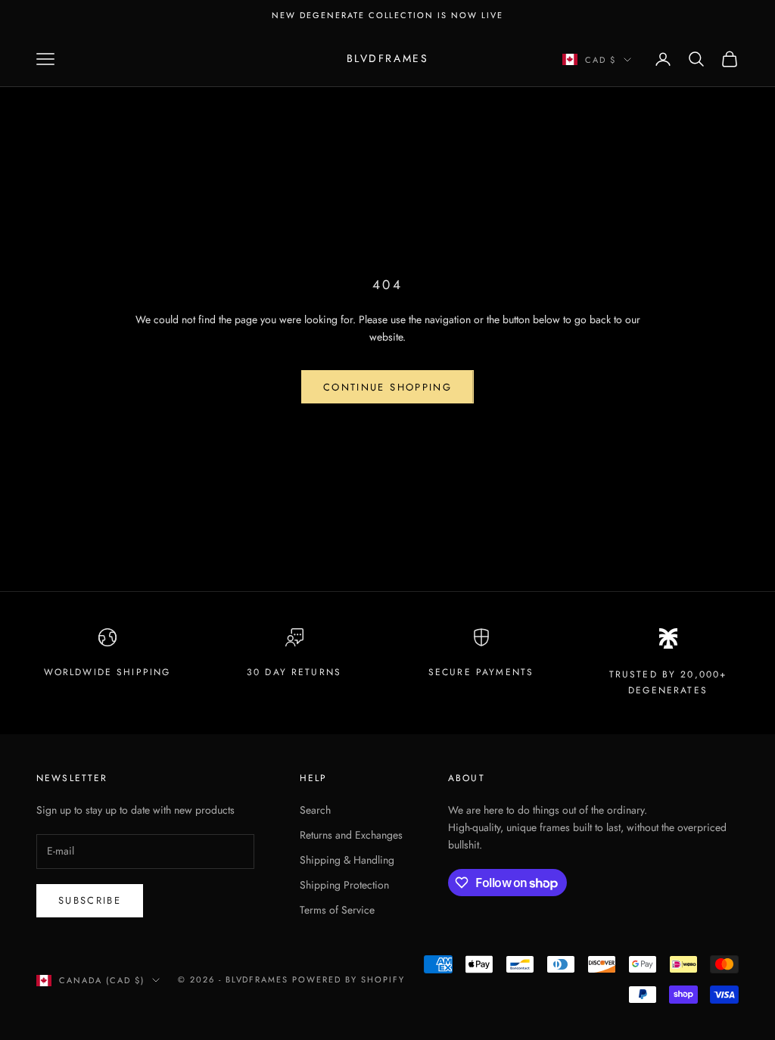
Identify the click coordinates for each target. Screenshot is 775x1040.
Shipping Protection (344, 884)
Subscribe (89, 900)
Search (315, 809)
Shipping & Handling (347, 859)
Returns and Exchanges (351, 834)
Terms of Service (337, 909)
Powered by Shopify (348, 979)
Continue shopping (387, 387)
